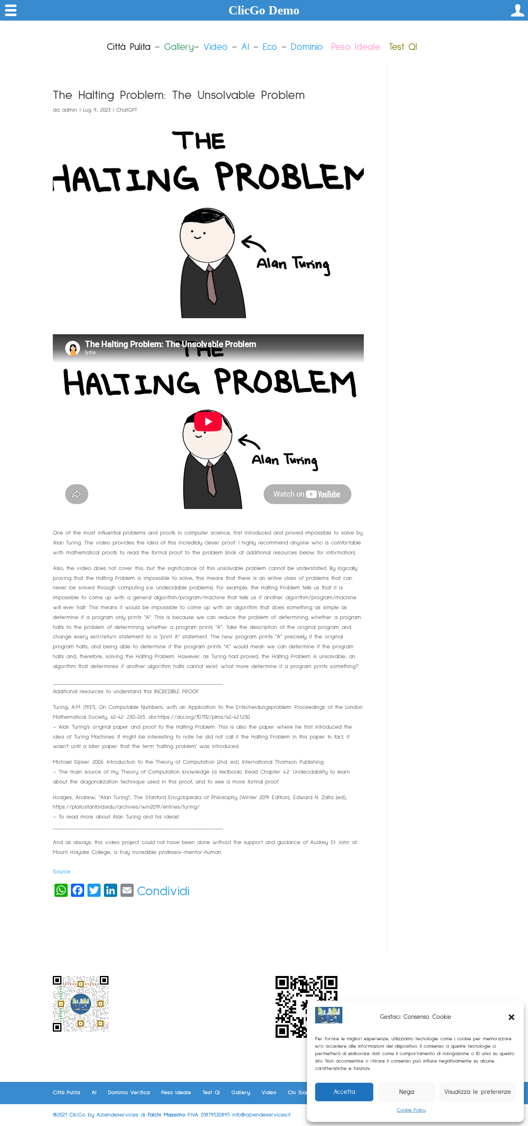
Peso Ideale (355, 47)
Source (61, 872)
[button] (511, 1017)
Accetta (344, 1092)
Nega (406, 1092)
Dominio (307, 47)
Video (215, 47)
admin (69, 110)
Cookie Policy (411, 1110)
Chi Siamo (301, 1093)
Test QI (211, 1093)
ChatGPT (126, 110)
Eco (270, 47)
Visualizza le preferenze (477, 1092)
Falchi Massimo (166, 1115)
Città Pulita (66, 1093)
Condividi (163, 891)
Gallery (240, 1093)
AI (245, 47)
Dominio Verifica (129, 1093)
